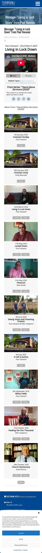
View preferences (21, 545)
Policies (25, 550)
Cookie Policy (18, 550)
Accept (21, 533)
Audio (30, 76)
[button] (39, 513)
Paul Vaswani (13, 37)
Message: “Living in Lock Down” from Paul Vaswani (20, 20)
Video (14, 76)
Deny (21, 539)
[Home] (17, 3)
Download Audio (30, 83)
